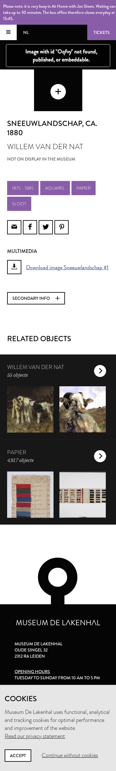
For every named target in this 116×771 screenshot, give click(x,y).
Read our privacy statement (35, 736)
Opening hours (32, 671)
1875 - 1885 (23, 188)
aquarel (55, 188)
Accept (18, 755)
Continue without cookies (70, 755)
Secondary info (31, 298)
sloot (19, 204)
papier (83, 188)
